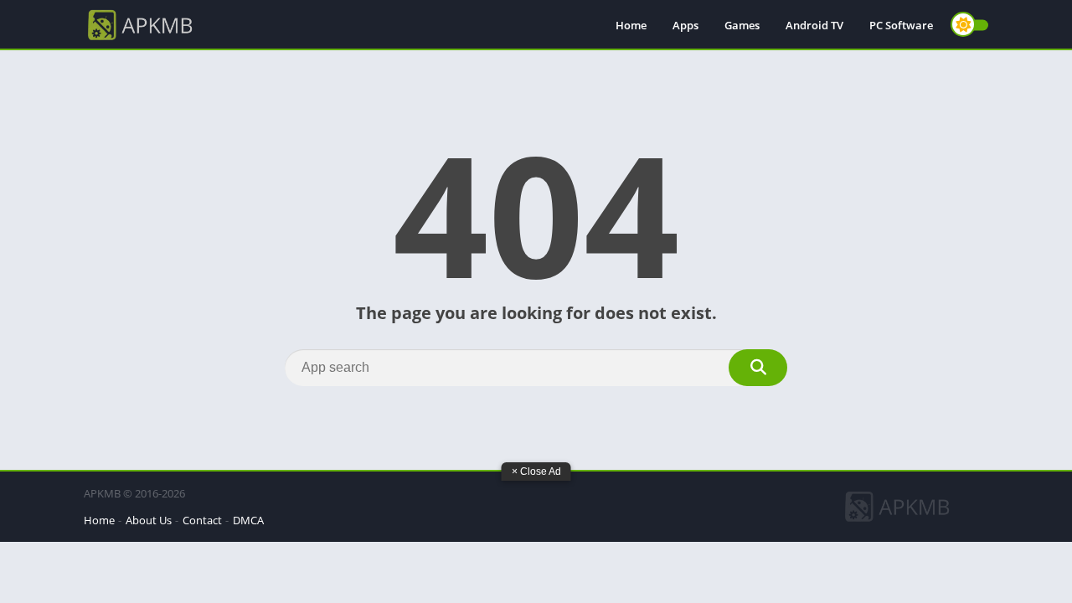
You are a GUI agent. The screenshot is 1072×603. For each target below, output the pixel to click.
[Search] (758, 367)
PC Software (901, 25)
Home (631, 25)
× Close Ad (536, 471)
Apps (685, 25)
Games (742, 25)
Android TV (814, 25)
